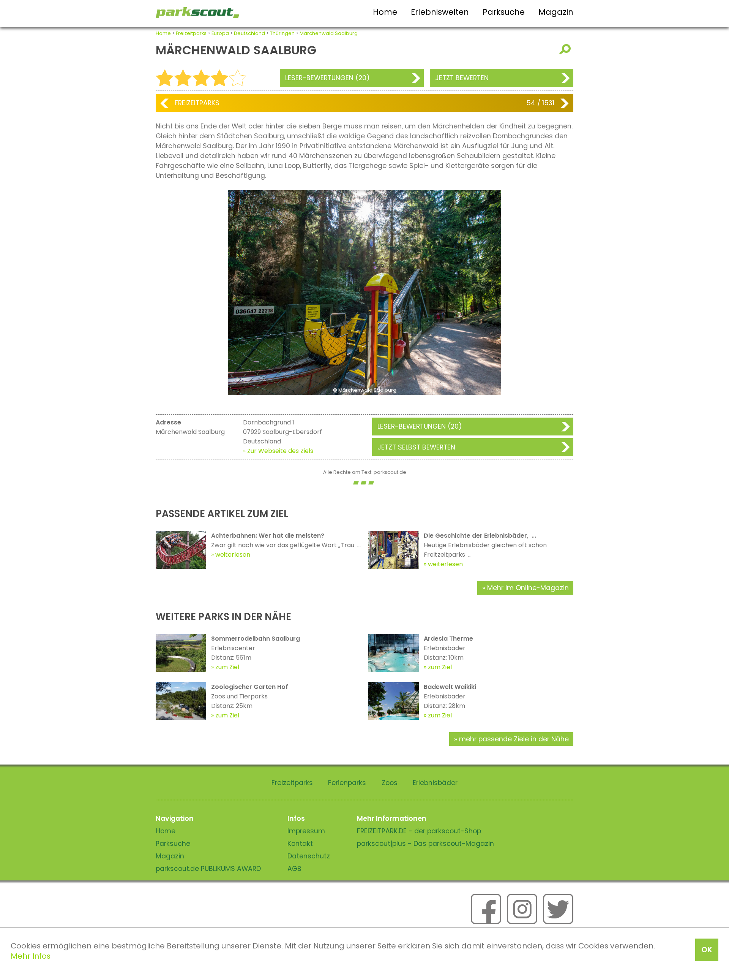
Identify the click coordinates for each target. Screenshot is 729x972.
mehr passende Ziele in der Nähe (514, 739)
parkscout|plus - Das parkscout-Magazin (425, 843)
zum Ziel (227, 667)
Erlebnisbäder (435, 782)
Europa (220, 33)
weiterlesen (232, 554)
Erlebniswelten (440, 11)
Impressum (306, 831)
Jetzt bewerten (462, 77)
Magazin (555, 11)
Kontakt (300, 843)
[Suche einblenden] (566, 49)
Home (385, 11)
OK (706, 949)
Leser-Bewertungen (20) (327, 77)
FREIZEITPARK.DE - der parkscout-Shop (419, 831)
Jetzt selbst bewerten (416, 447)
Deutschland (249, 33)
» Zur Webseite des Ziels (278, 450)
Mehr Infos (30, 956)
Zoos (390, 782)
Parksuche (504, 11)
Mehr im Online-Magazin (528, 587)
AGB (294, 868)
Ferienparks (347, 782)
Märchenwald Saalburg (329, 33)
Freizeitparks (191, 33)
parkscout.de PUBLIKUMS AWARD (208, 868)
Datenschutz (308, 856)
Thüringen (282, 33)
